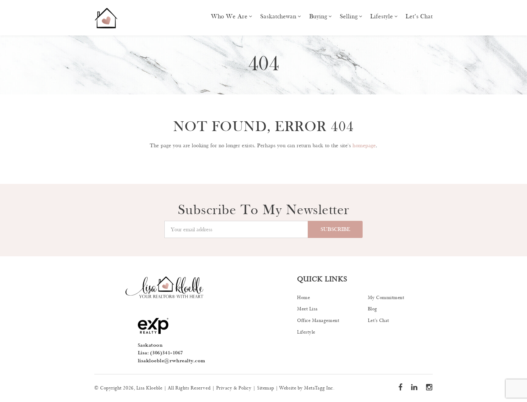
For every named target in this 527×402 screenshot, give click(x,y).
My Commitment (386, 297)
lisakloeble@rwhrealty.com (172, 361)
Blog (372, 309)
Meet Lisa (307, 309)
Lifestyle (381, 16)
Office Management (318, 320)
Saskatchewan (278, 16)
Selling (348, 16)
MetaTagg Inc (318, 388)
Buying (318, 16)
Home (303, 297)
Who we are (229, 16)
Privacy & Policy (234, 388)
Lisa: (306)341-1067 (160, 353)
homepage (364, 145)
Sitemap (265, 388)
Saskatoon (150, 345)
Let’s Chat (419, 16)
